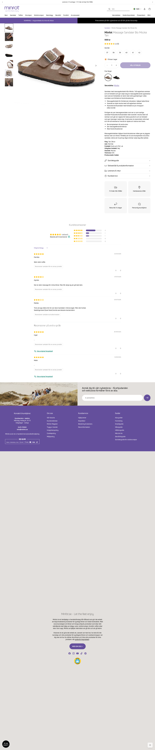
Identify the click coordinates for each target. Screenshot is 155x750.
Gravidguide (119, 424)
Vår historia (51, 418)
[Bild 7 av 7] (9, 82)
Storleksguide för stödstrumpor (126, 439)
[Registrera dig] (147, 398)
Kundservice (113, 176)
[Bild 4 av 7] (9, 55)
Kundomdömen (52, 421)
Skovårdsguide (120, 436)
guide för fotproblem (82, 639)
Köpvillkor (81, 421)
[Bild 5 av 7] (9, 64)
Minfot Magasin (52, 424)
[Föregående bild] (16, 65)
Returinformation (84, 427)
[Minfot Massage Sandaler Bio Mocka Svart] (116, 77)
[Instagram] (73, 653)
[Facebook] (69, 653)
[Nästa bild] (96, 65)
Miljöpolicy (51, 436)
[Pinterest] (85, 653)
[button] (110, 44)
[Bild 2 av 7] (9, 37)
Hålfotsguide (119, 430)
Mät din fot (119, 433)
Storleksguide (113, 160)
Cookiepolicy (51, 433)
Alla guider (119, 418)
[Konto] (144, 8)
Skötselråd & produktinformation (121, 165)
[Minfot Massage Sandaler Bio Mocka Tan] (108, 77)
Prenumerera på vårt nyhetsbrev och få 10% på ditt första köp (116, 20)
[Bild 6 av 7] (9, 73)
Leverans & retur (114, 170)
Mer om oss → (77, 646)
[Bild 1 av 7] (9, 28)
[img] (39, 254)
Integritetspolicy (52, 430)
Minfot (116, 85)
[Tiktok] (81, 653)
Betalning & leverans (85, 424)
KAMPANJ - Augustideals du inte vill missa (39, 20)
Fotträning (118, 421)
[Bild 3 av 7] (9, 46)
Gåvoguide (118, 427)
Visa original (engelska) (45, 351)
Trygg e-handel (52, 427)
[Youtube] (77, 653)
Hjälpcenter (82, 418)
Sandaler (107, 28)
